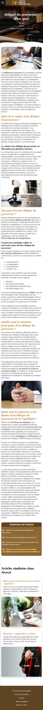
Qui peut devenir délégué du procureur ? (20, 537)
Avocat (21, 26)
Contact (21, 698)
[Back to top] (37, 704)
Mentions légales (21, 701)
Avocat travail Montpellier (22, 691)
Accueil (21, 23)
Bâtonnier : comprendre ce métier (19, 633)
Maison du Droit (21, 705)
